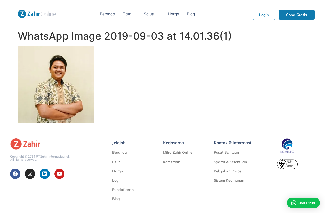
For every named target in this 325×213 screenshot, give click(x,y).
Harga (173, 13)
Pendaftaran (123, 189)
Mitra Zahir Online (177, 152)
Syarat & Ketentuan (230, 162)
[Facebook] (15, 174)
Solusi (149, 13)
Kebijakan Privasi (228, 171)
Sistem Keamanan (229, 180)
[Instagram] (30, 174)
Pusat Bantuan (226, 152)
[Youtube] (59, 174)
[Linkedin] (45, 174)
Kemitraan (171, 162)
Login (116, 180)
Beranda (107, 13)
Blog (191, 13)
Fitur (127, 13)
